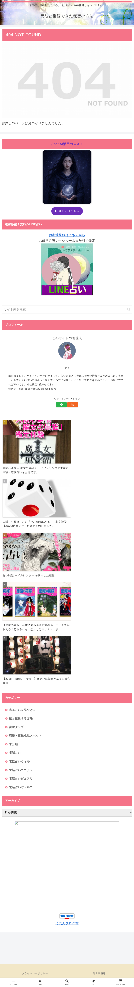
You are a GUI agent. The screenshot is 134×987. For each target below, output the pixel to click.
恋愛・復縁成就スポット (25, 735)
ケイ (67, 367)
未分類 (13, 744)
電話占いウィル (19, 761)
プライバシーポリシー (35, 973)
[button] (129, 309)
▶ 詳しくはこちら (67, 211)
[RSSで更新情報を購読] (72, 404)
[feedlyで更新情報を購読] (61, 404)
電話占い (15, 752)
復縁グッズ (16, 726)
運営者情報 (99, 973)
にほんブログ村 (67, 923)
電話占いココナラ (21, 770)
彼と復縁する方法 (21, 718)
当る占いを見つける (22, 709)
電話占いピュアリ (21, 778)
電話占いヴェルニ (21, 787)
